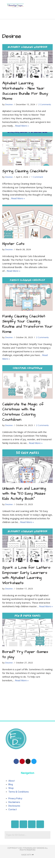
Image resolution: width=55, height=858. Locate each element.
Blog (10, 784)
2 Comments (44, 104)
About (11, 780)
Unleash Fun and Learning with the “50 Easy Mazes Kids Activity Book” (24, 493)
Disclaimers (14, 802)
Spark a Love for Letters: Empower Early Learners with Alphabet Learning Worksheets (26, 575)
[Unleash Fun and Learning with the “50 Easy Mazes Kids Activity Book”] (27, 466)
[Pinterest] (22, 761)
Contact (12, 809)
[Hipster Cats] (27, 221)
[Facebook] (15, 824)
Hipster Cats (13, 243)
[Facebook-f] (16, 761)
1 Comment (37, 177)
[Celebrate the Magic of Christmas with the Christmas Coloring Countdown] (27, 382)
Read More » (22, 125)
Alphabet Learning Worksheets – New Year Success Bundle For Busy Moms (25, 91)
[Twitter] (34, 761)
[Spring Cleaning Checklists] (27, 149)
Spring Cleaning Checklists (25, 171)
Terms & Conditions (18, 791)
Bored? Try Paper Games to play (25, 654)
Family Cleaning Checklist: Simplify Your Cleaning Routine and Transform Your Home (27, 324)
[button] (15, 14)
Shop (11, 788)
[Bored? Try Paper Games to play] (27, 629)
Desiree (9, 104)
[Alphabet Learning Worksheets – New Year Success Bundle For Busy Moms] (27, 61)
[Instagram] (28, 761)
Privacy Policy (15, 798)
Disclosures (14, 805)
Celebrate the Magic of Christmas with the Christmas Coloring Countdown (23, 412)
